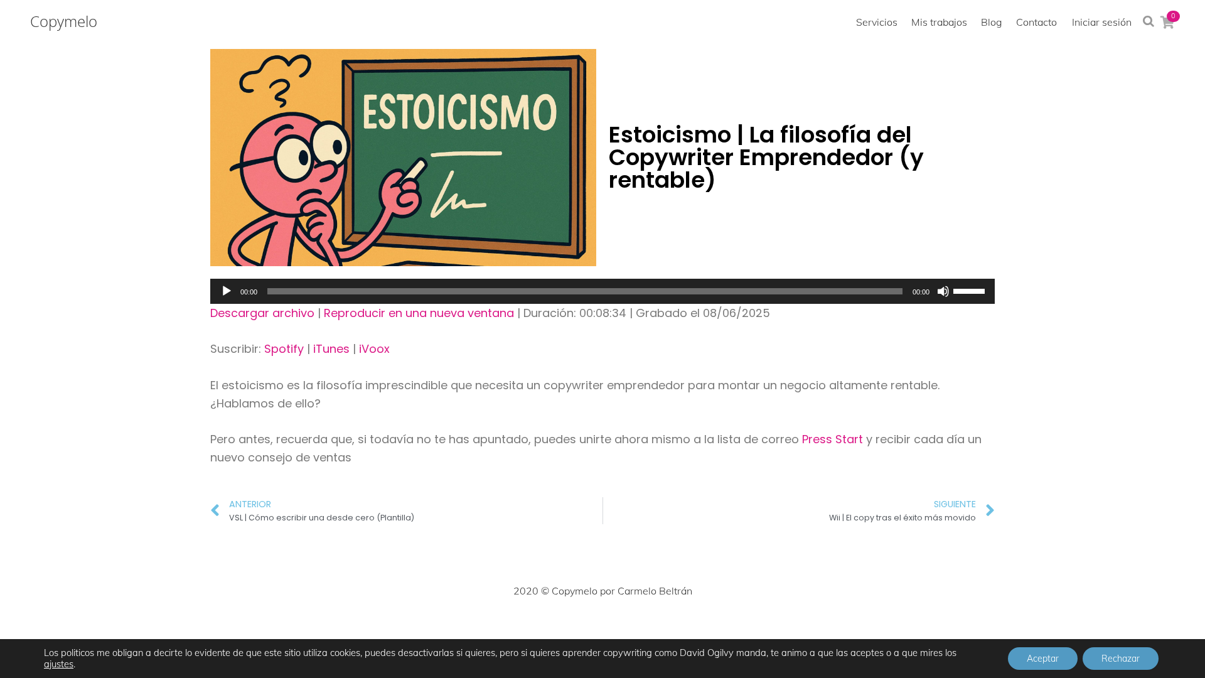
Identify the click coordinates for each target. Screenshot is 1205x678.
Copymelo (63, 21)
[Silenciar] (943, 291)
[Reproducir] (226, 291)
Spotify (284, 349)
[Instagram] (574, 628)
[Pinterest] (602, 628)
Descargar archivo (262, 313)
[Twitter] (547, 628)
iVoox (374, 349)
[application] (602, 291)
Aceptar (1043, 658)
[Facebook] (519, 628)
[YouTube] (657, 628)
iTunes (331, 349)
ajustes (58, 664)
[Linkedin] (630, 628)
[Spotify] (685, 628)
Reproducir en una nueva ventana (419, 313)
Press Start (834, 439)
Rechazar (1120, 658)
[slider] (970, 290)
